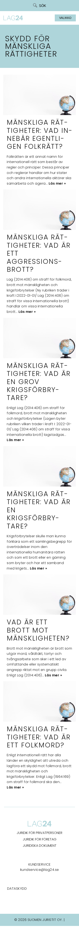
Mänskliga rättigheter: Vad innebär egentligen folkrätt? (39, 134)
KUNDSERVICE (39, 864)
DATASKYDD (17, 888)
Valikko (65, 17)
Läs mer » (57, 183)
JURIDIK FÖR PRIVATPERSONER (39, 832)
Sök (42, 6)
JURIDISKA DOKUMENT (39, 845)
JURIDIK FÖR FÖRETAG (39, 839)
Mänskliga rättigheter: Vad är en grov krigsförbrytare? (39, 382)
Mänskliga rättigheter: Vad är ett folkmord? (39, 737)
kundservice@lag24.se (39, 869)
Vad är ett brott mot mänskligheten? (38, 630)
